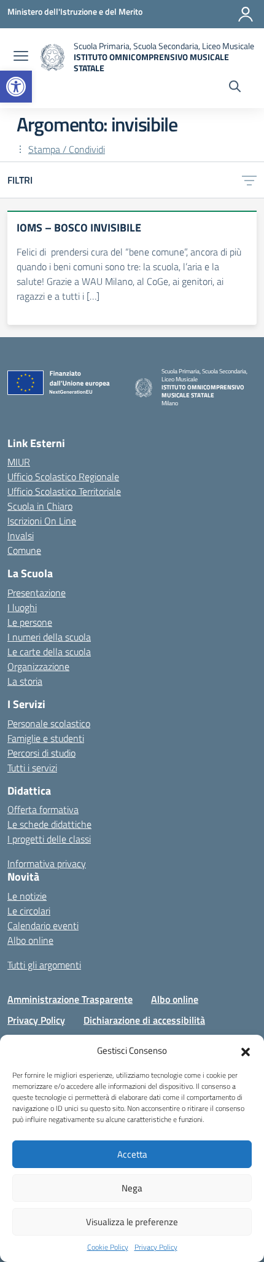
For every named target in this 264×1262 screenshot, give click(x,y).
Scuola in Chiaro (39, 506)
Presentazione (36, 592)
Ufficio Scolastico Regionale (63, 476)
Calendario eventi (43, 925)
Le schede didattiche (49, 824)
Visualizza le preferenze (132, 1222)
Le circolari (28, 910)
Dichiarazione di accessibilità (144, 1020)
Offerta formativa (43, 809)
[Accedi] (246, 14)
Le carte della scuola (49, 651)
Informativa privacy (46, 863)
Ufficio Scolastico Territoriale (64, 491)
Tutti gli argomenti (44, 964)
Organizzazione (38, 666)
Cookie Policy (107, 1247)
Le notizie (27, 896)
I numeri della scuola (49, 636)
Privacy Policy (155, 1247)
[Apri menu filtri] (249, 180)
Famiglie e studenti (45, 738)
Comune (24, 550)
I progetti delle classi (49, 839)
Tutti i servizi (32, 767)
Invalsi (20, 535)
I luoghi (22, 607)
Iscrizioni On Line (41, 520)
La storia (24, 681)
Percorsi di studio (41, 753)
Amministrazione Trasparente (70, 999)
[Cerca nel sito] (234, 88)
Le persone (29, 622)
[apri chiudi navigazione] (21, 57)
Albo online (30, 940)
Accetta (132, 1154)
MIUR (18, 461)
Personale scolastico (48, 723)
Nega (132, 1188)
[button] (16, 87)
